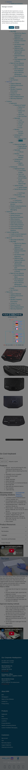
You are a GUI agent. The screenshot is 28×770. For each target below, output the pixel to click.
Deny (17, 27)
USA (12, 319)
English (20, 321)
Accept (11, 27)
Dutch (19, 326)
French (20, 328)
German (20, 324)
